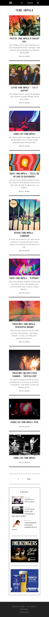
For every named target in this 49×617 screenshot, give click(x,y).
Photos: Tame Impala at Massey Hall (24, 40)
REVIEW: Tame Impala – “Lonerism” (24, 234)
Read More (24, 56)
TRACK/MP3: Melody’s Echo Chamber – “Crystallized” (24, 375)
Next (28, 479)
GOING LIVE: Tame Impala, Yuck (24, 422)
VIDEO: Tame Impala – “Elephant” (24, 278)
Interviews (27, 520)
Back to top (24, 612)
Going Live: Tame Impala (25, 133)
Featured (27, 497)
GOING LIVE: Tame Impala (25, 457)
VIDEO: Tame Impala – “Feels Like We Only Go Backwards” (24, 175)
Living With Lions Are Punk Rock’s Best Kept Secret (23, 512)
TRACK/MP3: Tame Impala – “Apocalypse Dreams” (24, 325)
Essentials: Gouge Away (29, 500)
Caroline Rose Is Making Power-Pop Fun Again (24, 526)
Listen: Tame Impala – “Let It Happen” (24, 89)
